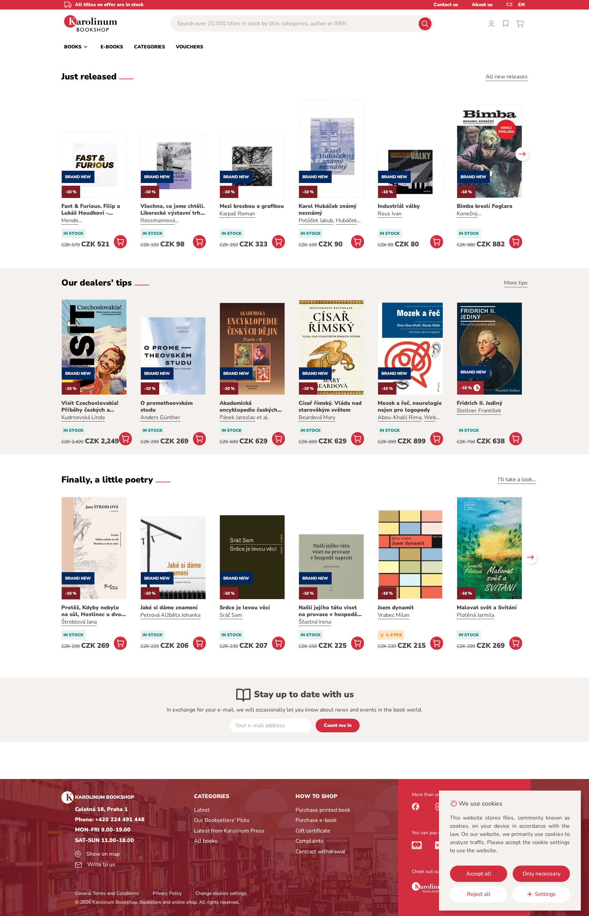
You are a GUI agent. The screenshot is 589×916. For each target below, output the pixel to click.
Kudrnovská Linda (83, 417)
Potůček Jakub (316, 220)
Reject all (478, 894)
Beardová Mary (317, 417)
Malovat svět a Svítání (487, 607)
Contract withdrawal (320, 851)
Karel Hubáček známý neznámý (328, 209)
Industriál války (399, 206)
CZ (509, 4)
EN (521, 4)
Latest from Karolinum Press (229, 831)
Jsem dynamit (396, 607)
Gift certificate (313, 831)
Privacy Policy (167, 893)
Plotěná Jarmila (475, 615)
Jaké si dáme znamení (169, 607)
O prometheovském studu (166, 406)
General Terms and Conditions (107, 893)
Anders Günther (160, 417)
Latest (202, 810)
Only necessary (541, 873)
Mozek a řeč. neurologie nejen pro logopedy (410, 406)
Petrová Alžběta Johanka (170, 615)
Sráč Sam (231, 615)
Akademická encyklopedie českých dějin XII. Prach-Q (248, 406)
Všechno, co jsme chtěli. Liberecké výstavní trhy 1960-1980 (172, 209)
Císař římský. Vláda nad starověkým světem (330, 406)
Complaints (309, 841)
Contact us (446, 4)
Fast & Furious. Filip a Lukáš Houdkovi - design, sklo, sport (90, 209)
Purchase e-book (316, 820)
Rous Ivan (390, 213)
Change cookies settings (221, 893)
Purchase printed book (323, 810)
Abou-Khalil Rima (399, 417)
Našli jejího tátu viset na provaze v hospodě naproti (328, 611)
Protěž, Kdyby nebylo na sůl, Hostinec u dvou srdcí (93, 611)
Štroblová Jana (79, 622)
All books (205, 841)
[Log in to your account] (491, 23)
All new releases (507, 76)
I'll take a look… (517, 479)
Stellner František (479, 410)
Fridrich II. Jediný (479, 403)
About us (482, 4)
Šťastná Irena (315, 622)
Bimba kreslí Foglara (484, 206)
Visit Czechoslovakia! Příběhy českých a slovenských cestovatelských (89, 406)
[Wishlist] (506, 23)
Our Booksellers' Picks (222, 820)
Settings (545, 894)
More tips (516, 283)
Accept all (478, 873)
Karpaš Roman (237, 213)
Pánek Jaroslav (237, 417)
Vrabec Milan (393, 615)
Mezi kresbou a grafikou (252, 206)
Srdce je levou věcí (245, 607)
